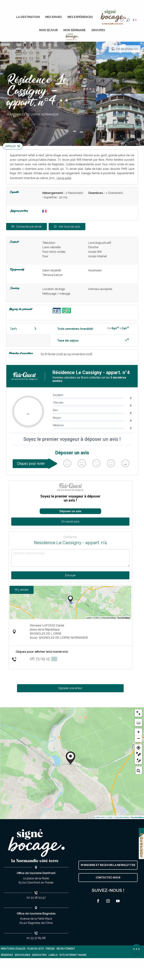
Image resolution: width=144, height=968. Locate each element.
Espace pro (39, 955)
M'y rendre (21, 589)
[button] (128, 20)
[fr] (135, 20)
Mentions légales (13, 948)
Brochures (22, 955)
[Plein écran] (138, 713)
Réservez (7, 955)
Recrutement (66, 948)
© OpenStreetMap (121, 817)
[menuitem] (27, 17)
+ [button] (138, 732)
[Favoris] (122, 20)
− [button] (138, 738)
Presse (50, 948)
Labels (53, 955)
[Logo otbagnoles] (36, 846)
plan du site (35, 948)
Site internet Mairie (72, 955)
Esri (103, 817)
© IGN (109, 817)
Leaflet (97, 817)
